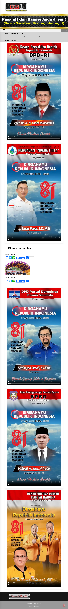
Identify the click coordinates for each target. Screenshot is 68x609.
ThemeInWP (40, 605)
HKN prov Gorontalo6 (18, 248)
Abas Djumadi (37, 606)
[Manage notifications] (64, 605)
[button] (62, 30)
